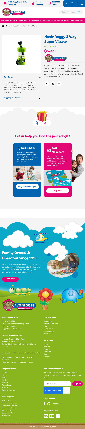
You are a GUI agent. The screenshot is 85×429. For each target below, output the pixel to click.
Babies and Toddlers (9, 403)
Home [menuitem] (2, 20)
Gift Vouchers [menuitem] (65, 20)
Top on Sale (6, 400)
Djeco (4, 375)
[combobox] (71, 12)
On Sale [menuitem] (72, 20)
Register (47, 347)
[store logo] (22, 12)
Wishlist (46, 349)
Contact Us (48, 321)
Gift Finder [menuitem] (57, 20)
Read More (10, 279)
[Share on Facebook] (46, 83)
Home (7, 26)
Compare (47, 357)
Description (8, 77)
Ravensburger (7, 385)
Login (46, 344)
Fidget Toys (6, 416)
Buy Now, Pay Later (51, 324)
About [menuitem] (77, 20)
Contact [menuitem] (82, 20)
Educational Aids (8, 413)
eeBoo (4, 378)
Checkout (47, 352)
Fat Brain (5, 380)
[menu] (42, 20)
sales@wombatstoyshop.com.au (18, 324)
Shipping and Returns (12, 98)
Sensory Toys (7, 411)
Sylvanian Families (8, 390)
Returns (46, 334)
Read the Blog (57, 404)
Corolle (4, 372)
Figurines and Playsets (10, 405)
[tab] (21, 77)
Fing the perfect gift (27, 187)
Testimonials (48, 329)
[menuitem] (11, 20)
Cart (45, 354)
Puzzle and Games (8, 408)
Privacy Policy (49, 331)
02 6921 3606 (10, 321)
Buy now (57, 191)
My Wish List (72, 3)
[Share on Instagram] (52, 83)
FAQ (45, 326)
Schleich (5, 388)
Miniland (5, 383)
